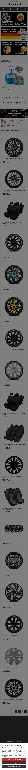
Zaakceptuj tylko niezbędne (14, 766)
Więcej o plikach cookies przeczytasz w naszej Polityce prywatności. (13, 755)
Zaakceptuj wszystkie (14, 759)
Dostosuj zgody (14, 763)
